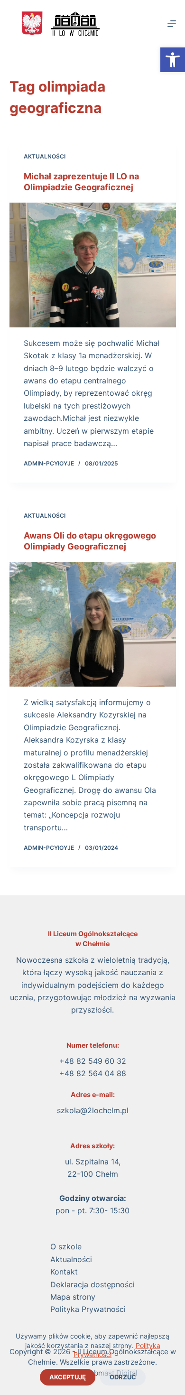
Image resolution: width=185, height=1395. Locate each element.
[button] (172, 59)
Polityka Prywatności (88, 1309)
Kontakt (64, 1271)
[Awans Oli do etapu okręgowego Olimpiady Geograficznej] (92, 624)
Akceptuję (67, 1377)
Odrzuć (123, 1377)
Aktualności (44, 156)
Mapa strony (72, 1297)
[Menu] (171, 23)
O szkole (66, 1246)
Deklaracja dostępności (92, 1284)
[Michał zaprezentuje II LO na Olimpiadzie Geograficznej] (92, 265)
